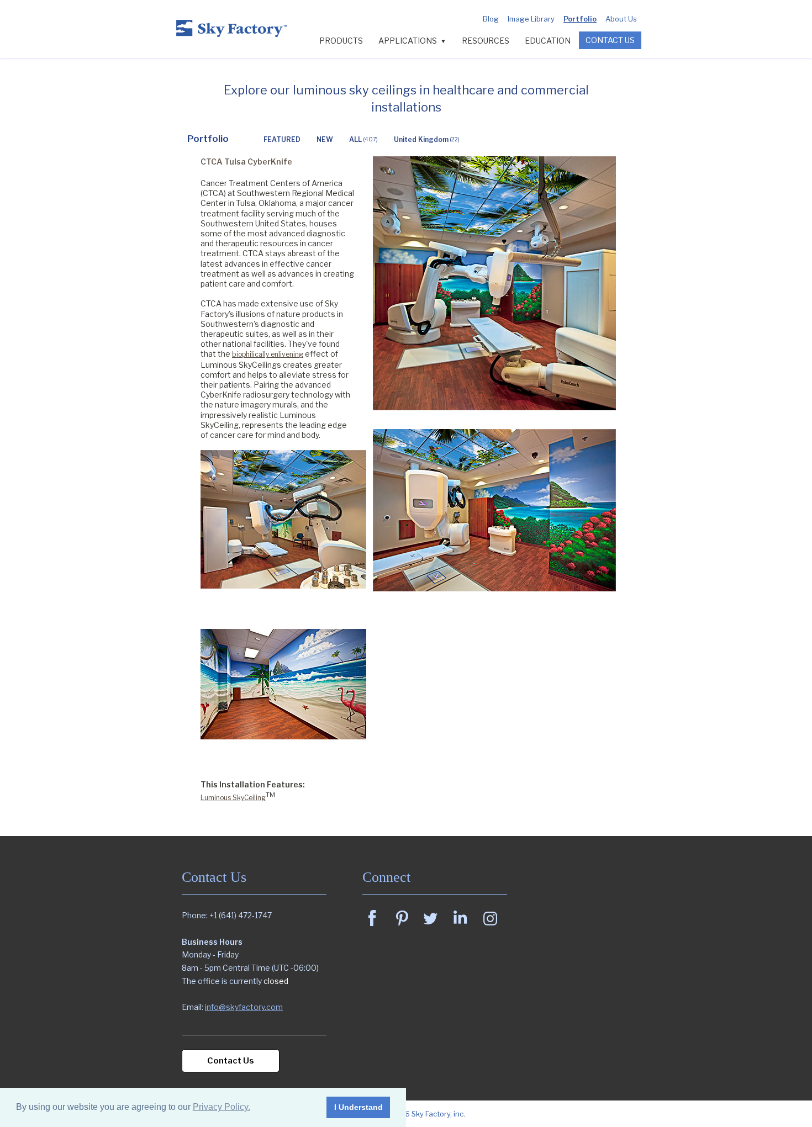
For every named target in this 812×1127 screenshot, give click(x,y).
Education (548, 40)
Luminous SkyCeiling (233, 797)
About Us (621, 18)
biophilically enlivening (267, 354)
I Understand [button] (358, 1107)
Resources (485, 40)
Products (341, 40)
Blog (491, 18)
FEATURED (281, 139)
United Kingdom (427, 139)
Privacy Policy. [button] (221, 1107)
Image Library (531, 18)
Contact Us (610, 40)
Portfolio (580, 18)
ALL (363, 139)
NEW (325, 139)
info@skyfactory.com (244, 1007)
